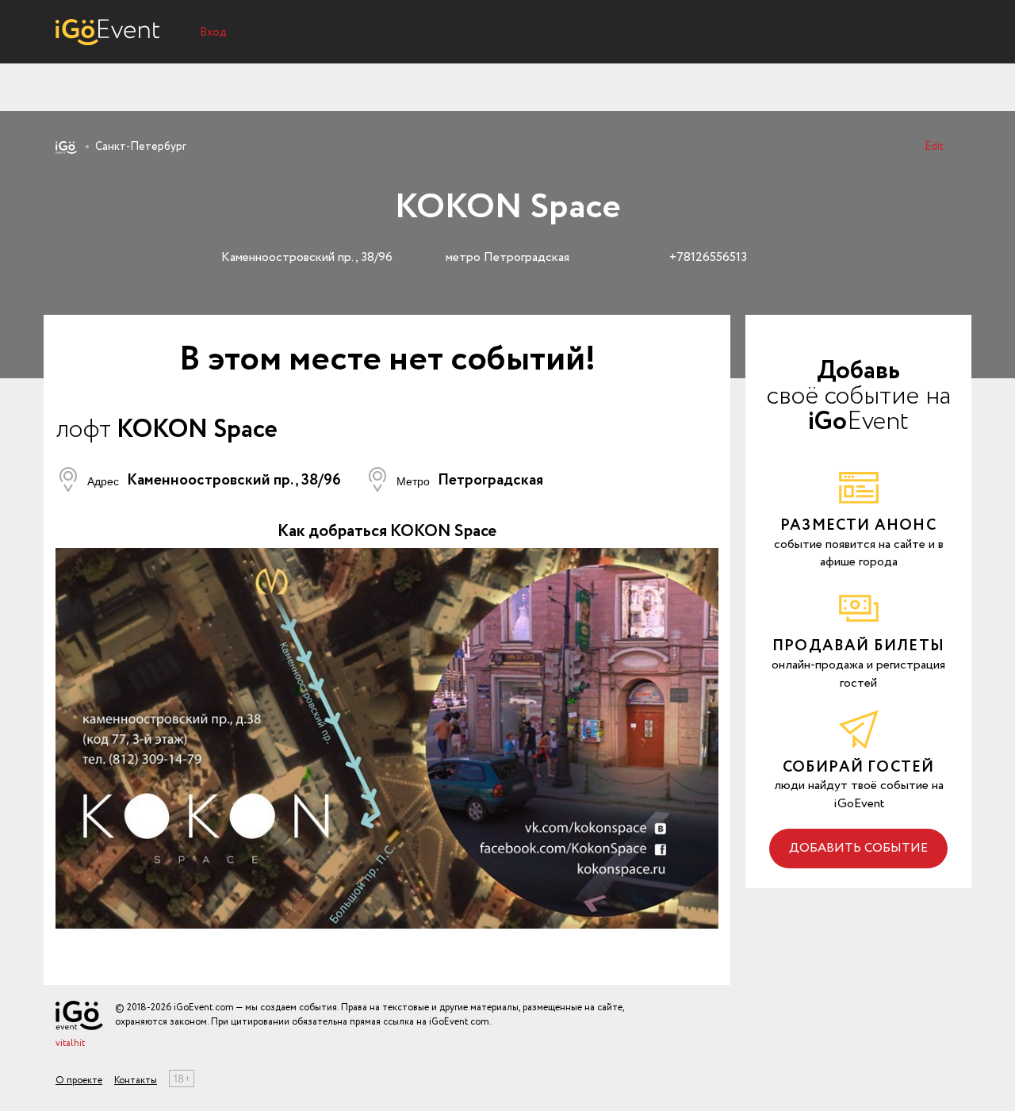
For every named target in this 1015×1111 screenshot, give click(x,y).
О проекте (79, 1080)
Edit (934, 147)
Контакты (135, 1080)
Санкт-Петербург (140, 147)
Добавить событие (858, 848)
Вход (213, 32)
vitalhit (70, 1043)
